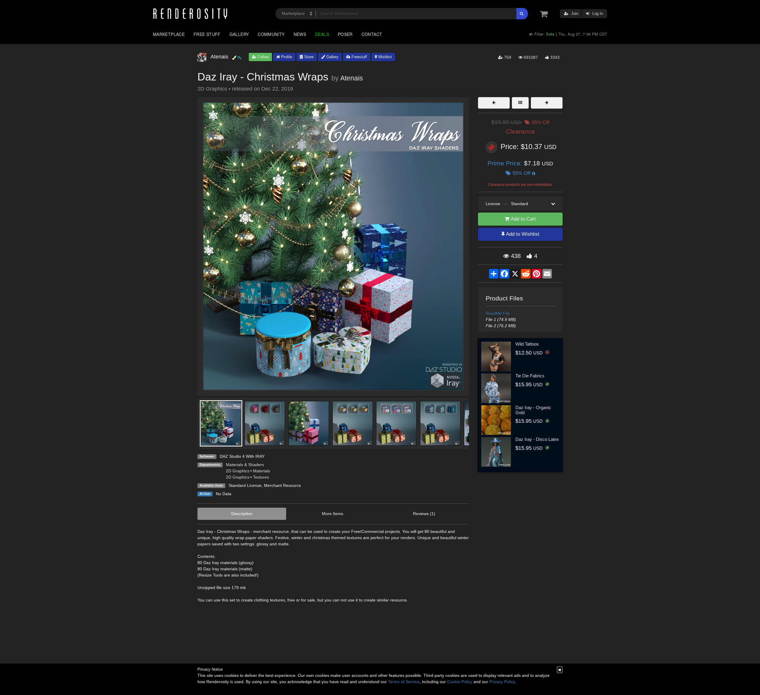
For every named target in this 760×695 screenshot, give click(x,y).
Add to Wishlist (522, 234)
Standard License (245, 485)
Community (271, 34)
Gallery (239, 34)
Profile (286, 57)
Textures (261, 477)
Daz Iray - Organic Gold (533, 410)
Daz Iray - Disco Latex (537, 439)
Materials (261, 470)
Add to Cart (522, 219)
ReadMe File (498, 313)
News (300, 34)
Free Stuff (207, 34)
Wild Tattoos (527, 343)
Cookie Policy (459, 681)
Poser (345, 34)
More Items (332, 513)
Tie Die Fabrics (529, 375)
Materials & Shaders (245, 464)
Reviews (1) (424, 513)
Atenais (351, 78)
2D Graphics (237, 470)
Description (241, 513)
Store (308, 57)
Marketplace (169, 34)
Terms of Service (403, 681)
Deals (322, 34)
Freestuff (358, 57)
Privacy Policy (502, 681)
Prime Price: (505, 163)
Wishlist (384, 57)
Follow (262, 57)
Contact (372, 34)
